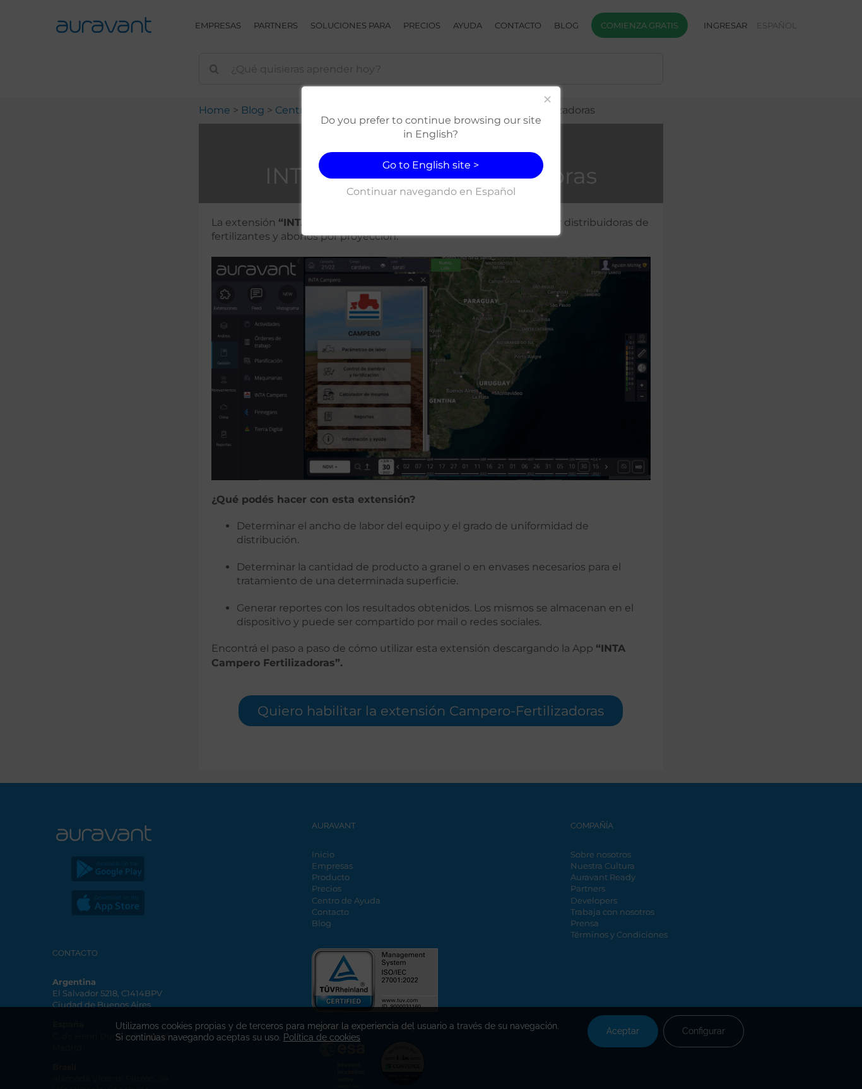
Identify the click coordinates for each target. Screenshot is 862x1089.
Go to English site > (430, 165)
